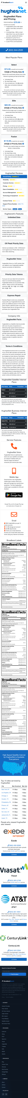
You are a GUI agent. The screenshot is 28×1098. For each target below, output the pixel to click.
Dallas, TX (4, 808)
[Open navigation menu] (26, 2)
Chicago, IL (5, 796)
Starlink (3, 1054)
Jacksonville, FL (6, 815)
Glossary (4, 1067)
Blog (3, 1062)
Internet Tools (5, 1064)
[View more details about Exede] (14, 833)
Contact (3, 1087)
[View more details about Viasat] (14, 868)
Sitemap (4, 1074)
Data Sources (5, 1069)
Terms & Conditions (9, 997)
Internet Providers (6, 1006)
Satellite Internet (5, 1021)
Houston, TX (5, 799)
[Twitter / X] (6, 1094)
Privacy (3, 997)
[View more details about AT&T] (14, 899)
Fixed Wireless (22, 954)
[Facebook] (3, 1094)
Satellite (15, 209)
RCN (3, 1049)
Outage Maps (5, 1072)
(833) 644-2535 (15, 50)
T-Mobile (4, 1046)
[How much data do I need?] (23, 72)
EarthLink (4, 1031)
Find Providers (14, 974)
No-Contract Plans (6, 1023)
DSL (13, 919)
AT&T (3, 1036)
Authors (3, 1084)
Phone (20, 209)
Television (17, 919)
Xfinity (3, 1034)
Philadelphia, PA (6, 802)
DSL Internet (5, 1016)
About (3, 1082)
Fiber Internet (5, 1008)
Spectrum (4, 1039)
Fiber (10, 919)
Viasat (3, 1041)
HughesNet (4, 1044)
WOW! (3, 1051)
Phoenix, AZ (5, 805)
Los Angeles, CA (6, 792)
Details (15, 854)
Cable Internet (5, 1013)
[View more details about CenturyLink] (14, 938)
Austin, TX (4, 818)
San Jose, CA (5, 812)
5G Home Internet (6, 1011)
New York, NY (5, 789)
